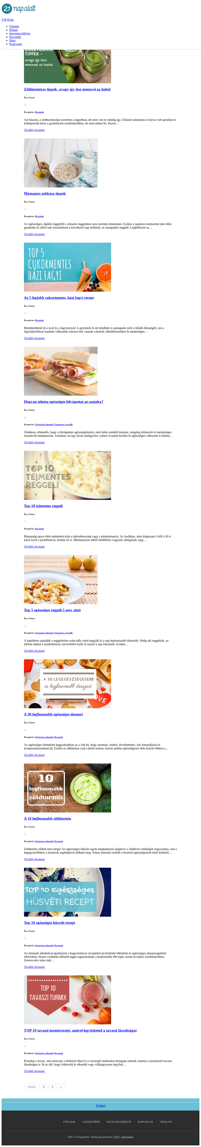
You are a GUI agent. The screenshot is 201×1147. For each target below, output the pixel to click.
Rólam (13, 30)
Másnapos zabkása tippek (45, 193)
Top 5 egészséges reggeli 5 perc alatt (52, 610)
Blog (12, 40)
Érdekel (100, 1105)
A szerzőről (91, 1121)
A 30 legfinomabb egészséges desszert (53, 714)
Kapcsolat (15, 44)
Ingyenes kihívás (19, 33)
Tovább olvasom (34, 130)
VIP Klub (8, 19)
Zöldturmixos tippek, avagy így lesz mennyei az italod (67, 89)
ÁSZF (117, 1137)
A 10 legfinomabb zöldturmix (47, 818)
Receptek (15, 37)
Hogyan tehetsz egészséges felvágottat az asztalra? (63, 402)
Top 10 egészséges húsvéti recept (49, 923)
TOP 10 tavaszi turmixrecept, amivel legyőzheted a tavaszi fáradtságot (80, 1030)
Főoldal (14, 26)
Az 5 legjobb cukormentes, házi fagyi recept (59, 298)
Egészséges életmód (44, 424)
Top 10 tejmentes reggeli (43, 506)
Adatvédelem (127, 1137)
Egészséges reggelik (63, 424)
